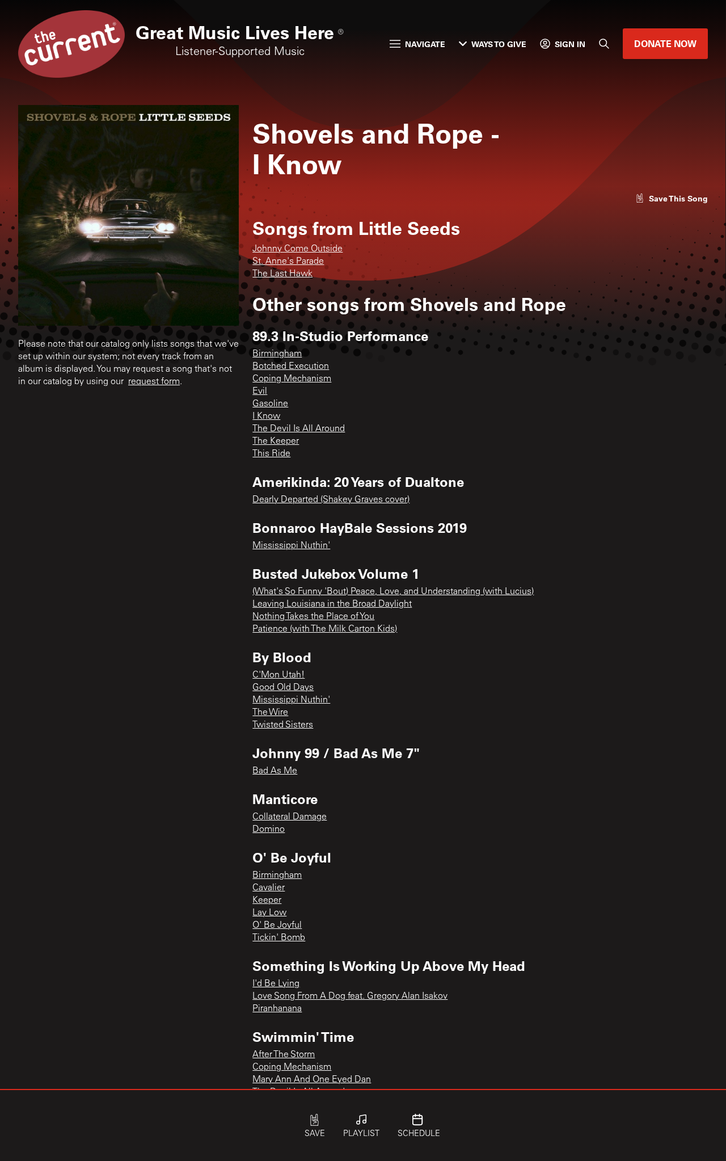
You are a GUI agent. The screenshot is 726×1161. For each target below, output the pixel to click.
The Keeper (275, 441)
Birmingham (277, 354)
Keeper (266, 900)
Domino (268, 829)
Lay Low (269, 913)
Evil (259, 391)
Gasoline (270, 404)
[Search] (604, 43)
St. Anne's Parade (288, 261)
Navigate (425, 44)
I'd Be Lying (275, 983)
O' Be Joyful (277, 925)
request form (154, 381)
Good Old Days (283, 687)
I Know (266, 416)
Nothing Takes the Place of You (313, 616)
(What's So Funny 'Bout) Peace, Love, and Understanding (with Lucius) (393, 591)
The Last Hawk (282, 274)
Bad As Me (274, 771)
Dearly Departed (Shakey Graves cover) (331, 499)
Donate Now (665, 43)
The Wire (270, 712)
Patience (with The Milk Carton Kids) (324, 629)
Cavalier (268, 888)
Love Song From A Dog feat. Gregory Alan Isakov (350, 996)
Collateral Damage (289, 817)
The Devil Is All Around (298, 429)
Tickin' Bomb (278, 938)
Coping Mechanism (291, 379)
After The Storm (283, 1054)
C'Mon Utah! (278, 675)
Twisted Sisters (282, 725)
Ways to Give (498, 44)
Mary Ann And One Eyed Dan (311, 1079)
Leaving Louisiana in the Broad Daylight (332, 604)
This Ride (271, 453)
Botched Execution (290, 366)
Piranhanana (277, 1008)
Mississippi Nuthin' (291, 545)
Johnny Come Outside (297, 249)
